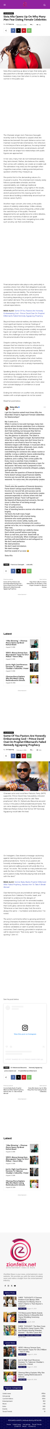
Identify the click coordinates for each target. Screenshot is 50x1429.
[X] (18, 30)
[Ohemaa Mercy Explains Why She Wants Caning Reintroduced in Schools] (34, 679)
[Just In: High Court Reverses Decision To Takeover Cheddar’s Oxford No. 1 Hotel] (34, 667)
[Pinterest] (24, 30)
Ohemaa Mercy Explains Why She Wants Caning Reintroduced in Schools (15, 678)
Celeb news (8, 13)
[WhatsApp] (29, 30)
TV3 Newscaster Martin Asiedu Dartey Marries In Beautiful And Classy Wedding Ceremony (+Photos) (30, 1316)
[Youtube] (15, 1286)
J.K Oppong (10, 24)
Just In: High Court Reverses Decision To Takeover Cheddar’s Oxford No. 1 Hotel (17, 666)
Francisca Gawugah (17, 564)
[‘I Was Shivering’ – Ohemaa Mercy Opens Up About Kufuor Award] (34, 643)
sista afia (29, 564)
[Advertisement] (25, 108)
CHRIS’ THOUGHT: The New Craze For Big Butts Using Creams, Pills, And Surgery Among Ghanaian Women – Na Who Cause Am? (31, 1329)
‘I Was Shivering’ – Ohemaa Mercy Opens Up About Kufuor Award (16, 643)
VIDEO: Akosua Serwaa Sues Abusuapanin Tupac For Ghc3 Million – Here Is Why (17, 655)
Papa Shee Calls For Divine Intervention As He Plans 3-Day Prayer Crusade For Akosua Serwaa (37, 584)
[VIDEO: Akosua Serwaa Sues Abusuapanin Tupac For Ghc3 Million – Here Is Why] (34, 655)
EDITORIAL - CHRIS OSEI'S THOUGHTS (29, 1335)
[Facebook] (13, 30)
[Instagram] (8, 1286)
